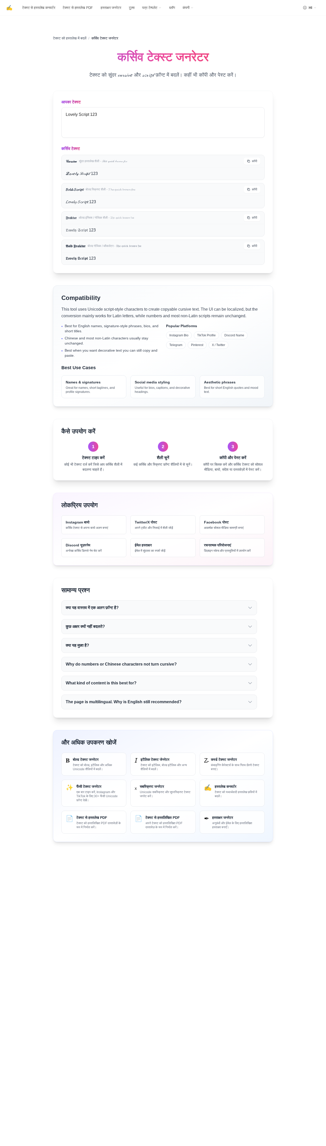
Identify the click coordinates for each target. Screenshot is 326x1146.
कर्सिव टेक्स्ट (70, 148)
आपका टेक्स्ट (71, 102)
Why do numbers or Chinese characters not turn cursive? (121, 664)
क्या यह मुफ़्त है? (77, 645)
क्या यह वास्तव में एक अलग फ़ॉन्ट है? (92, 607)
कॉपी (254, 161)
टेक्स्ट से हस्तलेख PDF (78, 8)
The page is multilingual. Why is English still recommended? (124, 702)
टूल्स (132, 8)
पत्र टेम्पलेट (149, 8)
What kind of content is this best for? (101, 683)
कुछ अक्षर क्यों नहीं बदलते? (85, 626)
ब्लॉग (172, 8)
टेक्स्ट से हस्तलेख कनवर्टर (38, 8)
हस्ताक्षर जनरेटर (111, 8)
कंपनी (186, 8)
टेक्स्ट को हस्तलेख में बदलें (69, 38)
